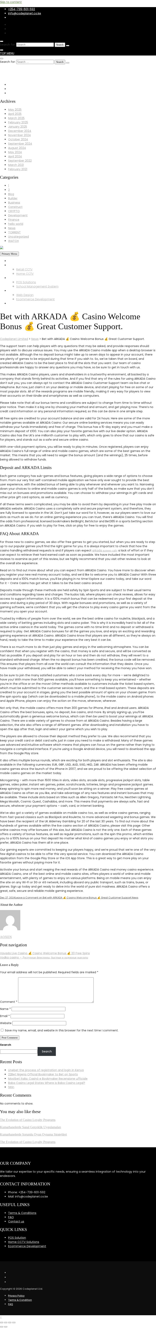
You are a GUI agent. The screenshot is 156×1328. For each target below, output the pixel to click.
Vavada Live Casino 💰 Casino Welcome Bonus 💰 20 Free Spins (45, 953)
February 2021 (17, 169)
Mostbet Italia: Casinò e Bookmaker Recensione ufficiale (48, 1079)
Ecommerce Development (35, 299)
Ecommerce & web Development (32, 291)
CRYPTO (14, 211)
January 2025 (17, 127)
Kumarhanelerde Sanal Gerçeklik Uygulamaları (30, 1127)
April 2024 (15, 156)
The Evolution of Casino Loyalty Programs (27, 1120)
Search (5, 1045)
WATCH (13, 241)
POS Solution (17, 1238)
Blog (11, 194)
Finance (13, 220)
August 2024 (17, 148)
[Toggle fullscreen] (9, 1322)
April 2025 (15, 114)
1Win (11, 1087)
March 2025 (16, 118)
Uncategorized (18, 237)
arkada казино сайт (104, 550)
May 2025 (15, 110)
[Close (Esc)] (1, 1322)
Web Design (25, 295)
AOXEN (6, 937)
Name (5, 1009)
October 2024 (18, 139)
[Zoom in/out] (13, 1322)
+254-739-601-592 (21, 9)
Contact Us (16, 303)
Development (18, 215)
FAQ (11, 1217)
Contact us (16, 1221)
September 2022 (20, 161)
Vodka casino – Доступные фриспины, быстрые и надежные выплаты (44, 957)
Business (14, 203)
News (11, 228)
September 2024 (20, 144)
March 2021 (16, 165)
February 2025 (18, 122)
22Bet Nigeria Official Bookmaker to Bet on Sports (43, 1074)
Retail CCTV (24, 269)
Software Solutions (21, 278)
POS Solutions (26, 282)
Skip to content (11, 2)
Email (5, 1016)
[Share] (5, 1322)
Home (12, 261)
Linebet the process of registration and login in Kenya (46, 1070)
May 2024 (15, 152)
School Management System (37, 286)
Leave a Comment (73, 897)
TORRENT (14, 232)
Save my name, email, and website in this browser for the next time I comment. (61, 1030)
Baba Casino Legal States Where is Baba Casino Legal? (46, 1083)
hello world (15, 224)
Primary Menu (9, 253)
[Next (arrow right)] (5, 1326)
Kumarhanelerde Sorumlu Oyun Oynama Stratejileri (33, 1134)
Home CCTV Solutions (23, 1242)
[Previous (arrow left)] (1, 1326)
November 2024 (19, 135)
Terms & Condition (20, 1300)
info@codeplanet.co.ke (24, 13)
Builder (12, 198)
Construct (15, 207)
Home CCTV (25, 274)
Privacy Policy (16, 1295)
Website (6, 1023)
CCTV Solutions (19, 265)
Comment (8, 1002)
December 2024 (19, 131)
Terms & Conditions (22, 1213)
